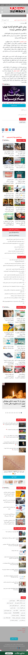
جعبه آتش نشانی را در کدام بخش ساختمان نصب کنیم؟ (11, 583)
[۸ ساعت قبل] (22, 539)
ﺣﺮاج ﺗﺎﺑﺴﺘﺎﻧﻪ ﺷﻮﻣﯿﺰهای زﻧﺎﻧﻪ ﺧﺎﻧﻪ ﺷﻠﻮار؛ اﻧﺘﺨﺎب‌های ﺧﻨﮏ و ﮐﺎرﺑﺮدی (11, 557)
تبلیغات (23, 632)
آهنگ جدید (15, 610)
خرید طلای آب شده (21, 608)
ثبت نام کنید (14, 105)
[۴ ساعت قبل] (22, 431)
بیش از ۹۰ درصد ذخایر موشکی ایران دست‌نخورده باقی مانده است (14, 404)
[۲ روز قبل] (22, 552)
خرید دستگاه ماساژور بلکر (20, 603)
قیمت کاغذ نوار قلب (14, 550)
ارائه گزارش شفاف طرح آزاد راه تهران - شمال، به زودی (15, 269)
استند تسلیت (22, 610)
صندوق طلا (23, 615)
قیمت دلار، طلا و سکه (21, 630)
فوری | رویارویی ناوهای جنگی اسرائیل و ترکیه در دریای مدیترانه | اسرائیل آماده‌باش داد (10, 423)
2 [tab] (19, 412)
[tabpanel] (14, 396)
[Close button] (27, 650)
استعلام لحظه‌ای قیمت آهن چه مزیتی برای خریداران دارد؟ (11, 589)
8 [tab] (9, 412)
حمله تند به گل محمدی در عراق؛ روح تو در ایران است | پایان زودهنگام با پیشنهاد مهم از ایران (10, 443)
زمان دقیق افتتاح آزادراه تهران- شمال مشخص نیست (14, 28)
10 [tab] (5, 412)
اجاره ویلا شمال (10, 603)
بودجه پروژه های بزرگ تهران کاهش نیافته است (16, 241)
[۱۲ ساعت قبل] (22, 437)
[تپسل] (3, 84)
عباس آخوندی (23, 42)
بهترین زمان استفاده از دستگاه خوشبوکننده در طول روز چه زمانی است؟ (10, 564)
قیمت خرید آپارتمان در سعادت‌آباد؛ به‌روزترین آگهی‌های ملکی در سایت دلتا (10, 545)
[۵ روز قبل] (22, 590)
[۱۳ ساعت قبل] (22, 450)
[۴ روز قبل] (22, 577)
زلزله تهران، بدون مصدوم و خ (18, 16)
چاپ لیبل (23, 613)
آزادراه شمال (16, 71)
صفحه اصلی (24, 20)
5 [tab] (14, 412)
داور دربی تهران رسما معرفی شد (12, 429)
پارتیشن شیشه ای (15, 615)
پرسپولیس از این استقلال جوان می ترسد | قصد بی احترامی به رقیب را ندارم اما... (11, 436)
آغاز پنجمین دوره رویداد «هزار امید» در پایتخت (16, 251)
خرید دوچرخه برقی (7, 610)
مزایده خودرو (12, 608)
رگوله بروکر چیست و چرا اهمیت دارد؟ (12, 531)
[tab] (14, 229)
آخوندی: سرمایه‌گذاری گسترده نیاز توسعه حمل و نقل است (14, 263)
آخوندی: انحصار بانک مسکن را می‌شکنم (17, 295)
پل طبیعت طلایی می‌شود (19, 249)
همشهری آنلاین (17, 9)
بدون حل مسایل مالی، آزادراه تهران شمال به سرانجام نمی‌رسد (13, 277)
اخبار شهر (19, 20)
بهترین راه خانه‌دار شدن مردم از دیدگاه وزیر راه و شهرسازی (14, 293)
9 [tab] (7, 412)
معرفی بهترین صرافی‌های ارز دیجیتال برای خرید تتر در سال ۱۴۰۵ (11, 576)
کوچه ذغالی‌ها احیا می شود (19, 247)
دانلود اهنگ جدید (7, 618)
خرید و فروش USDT (21, 600)
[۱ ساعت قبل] (14, 391)
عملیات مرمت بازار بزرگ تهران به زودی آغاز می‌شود (15, 239)
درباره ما (23, 628)
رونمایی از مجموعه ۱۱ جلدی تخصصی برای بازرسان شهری (14, 253)
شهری (15, 20)
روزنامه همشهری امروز (23, 5)
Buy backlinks (16, 613)
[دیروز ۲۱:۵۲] (22, 425)
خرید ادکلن (23, 605)
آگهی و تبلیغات (7, 5)
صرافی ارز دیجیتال (7, 613)
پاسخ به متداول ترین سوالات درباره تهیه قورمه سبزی (10, 538)
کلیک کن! (14, 477)
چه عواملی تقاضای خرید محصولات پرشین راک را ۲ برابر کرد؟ (10, 570)
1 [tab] (21, 412)
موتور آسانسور (12, 600)
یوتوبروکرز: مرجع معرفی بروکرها (18, 618)
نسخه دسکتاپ (14, 639)
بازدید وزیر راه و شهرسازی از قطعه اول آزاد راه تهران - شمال (14, 275)
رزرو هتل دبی (22, 620)
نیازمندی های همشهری (15, 5)
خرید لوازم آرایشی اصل (14, 605)
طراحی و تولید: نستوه (13, 648)
